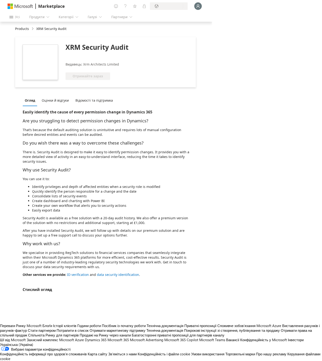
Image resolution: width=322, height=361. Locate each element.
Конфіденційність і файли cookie (164, 354)
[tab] (31, 100)
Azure (79, 339)
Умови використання (207, 354)
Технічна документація (165, 325)
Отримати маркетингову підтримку (117, 330)
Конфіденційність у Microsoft (263, 339)
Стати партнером (42, 330)
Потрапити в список (73, 330)
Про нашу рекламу (271, 354)
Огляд (30, 100)
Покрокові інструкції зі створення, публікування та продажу (232, 330)
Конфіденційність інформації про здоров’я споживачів (43, 354)
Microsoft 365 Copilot (181, 339)
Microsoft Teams (212, 339)
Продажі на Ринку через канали (105, 335)
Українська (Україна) (16, 344)
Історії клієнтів (64, 325)
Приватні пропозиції (200, 325)
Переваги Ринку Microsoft (20, 325)
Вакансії (232, 339)
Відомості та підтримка (94, 100)
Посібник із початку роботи (124, 325)
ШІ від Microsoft (13, 339)
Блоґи (47, 325)
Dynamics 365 (96, 339)
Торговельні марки (240, 354)
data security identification (118, 274)
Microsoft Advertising (146, 339)
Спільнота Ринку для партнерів (53, 335)
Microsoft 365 (118, 339)
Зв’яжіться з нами (122, 354)
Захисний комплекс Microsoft (50, 339)
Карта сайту (97, 354)
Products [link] (22, 28)
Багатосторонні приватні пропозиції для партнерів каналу (178, 335)
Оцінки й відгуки (55, 100)
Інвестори (296, 339)
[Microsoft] (20, 6)
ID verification (78, 274)
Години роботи (89, 325)
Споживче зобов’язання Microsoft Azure (249, 325)
